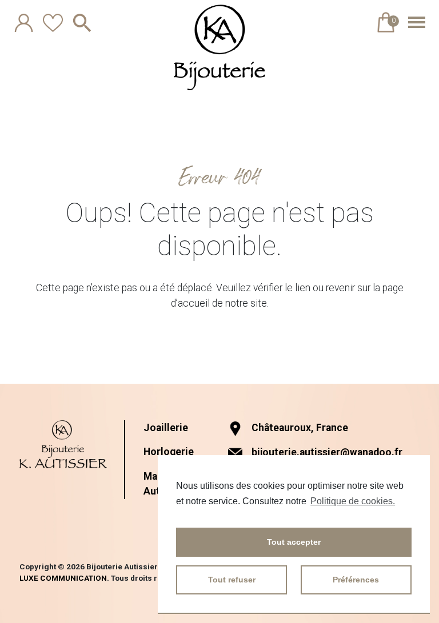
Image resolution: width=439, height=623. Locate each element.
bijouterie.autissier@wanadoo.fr (327, 452)
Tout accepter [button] (294, 541)
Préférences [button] (356, 579)
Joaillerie (165, 427)
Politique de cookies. (352, 501)
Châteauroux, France (300, 427)
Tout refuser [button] (232, 579)
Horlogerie (168, 451)
